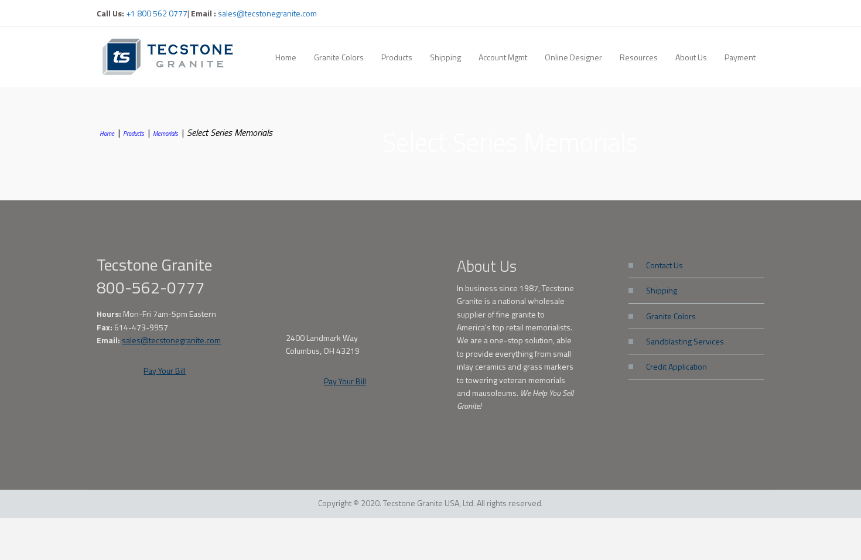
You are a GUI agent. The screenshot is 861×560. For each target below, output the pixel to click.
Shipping (661, 290)
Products (133, 133)
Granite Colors (671, 316)
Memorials (165, 133)
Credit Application (676, 366)
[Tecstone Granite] (170, 56)
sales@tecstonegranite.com (267, 13)
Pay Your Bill (165, 370)
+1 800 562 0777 (155, 13)
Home (107, 133)
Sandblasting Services (685, 341)
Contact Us (664, 265)
